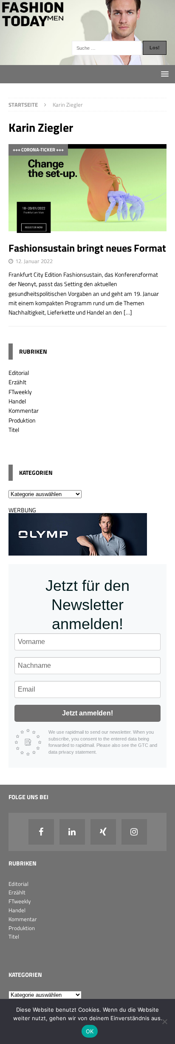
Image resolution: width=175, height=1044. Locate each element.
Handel (17, 401)
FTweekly (20, 391)
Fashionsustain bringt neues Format (87, 247)
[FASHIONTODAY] (87, 59)
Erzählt (17, 381)
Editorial (18, 372)
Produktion (22, 420)
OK (90, 1031)
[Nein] (164, 1021)
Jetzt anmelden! (87, 713)
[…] (128, 312)
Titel (13, 429)
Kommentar (23, 410)
